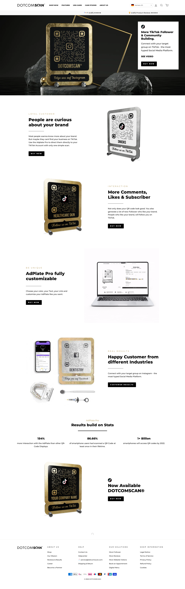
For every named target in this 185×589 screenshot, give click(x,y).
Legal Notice (145, 552)
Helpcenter (82, 556)
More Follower (115, 552)
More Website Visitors (118, 560)
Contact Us (82, 552)
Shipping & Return (85, 564)
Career (50, 564)
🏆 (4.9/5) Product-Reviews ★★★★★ (143, 13)
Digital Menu (114, 568)
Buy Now (149, 64)
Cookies (143, 568)
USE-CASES (77, 5)
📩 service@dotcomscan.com (90, 560)
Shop (49, 552)
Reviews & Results (54, 560)
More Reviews (114, 556)
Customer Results (122, 385)
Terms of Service (146, 556)
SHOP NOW (53, 5)
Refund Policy (145, 564)
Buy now (36, 154)
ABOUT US (104, 5)
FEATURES (66, 5)
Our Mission (52, 556)
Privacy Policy (145, 560)
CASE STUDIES (90, 5)
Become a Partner (54, 568)
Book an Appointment (118, 564)
